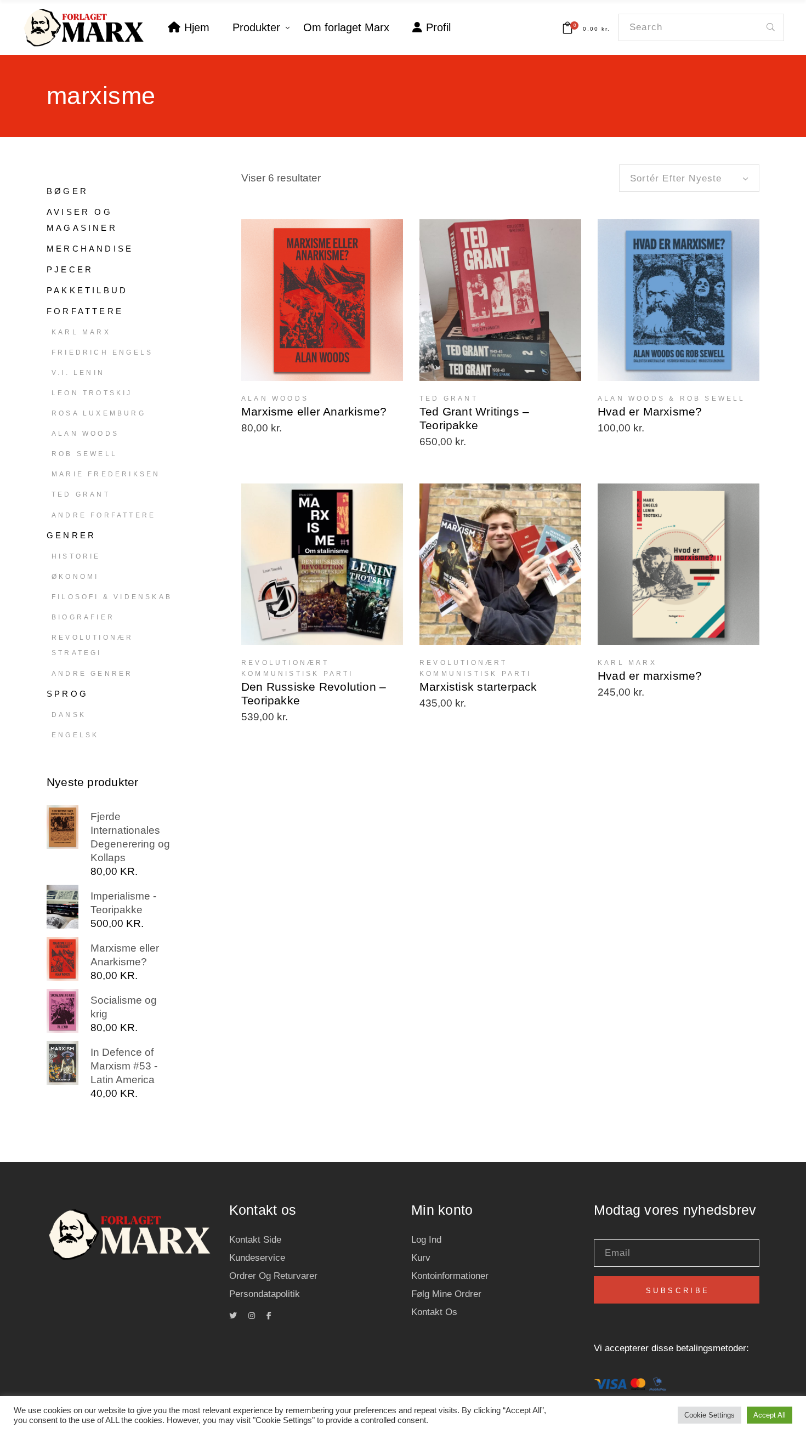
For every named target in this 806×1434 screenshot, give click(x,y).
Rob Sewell (84, 454)
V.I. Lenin (78, 373)
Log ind (426, 1239)
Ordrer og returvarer (273, 1276)
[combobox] (689, 178)
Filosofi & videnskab (112, 597)
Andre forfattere (104, 515)
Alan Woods (85, 433)
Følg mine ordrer (446, 1294)
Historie (76, 556)
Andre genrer (92, 674)
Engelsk (75, 735)
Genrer (71, 535)
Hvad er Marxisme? (650, 411)
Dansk (69, 715)
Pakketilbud (87, 290)
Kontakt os (434, 1312)
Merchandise (90, 248)
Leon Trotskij (92, 393)
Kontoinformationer (450, 1276)
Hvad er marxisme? (650, 675)
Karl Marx (81, 332)
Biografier (83, 617)
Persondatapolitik (264, 1294)
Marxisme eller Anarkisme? (314, 411)
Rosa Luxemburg (99, 413)
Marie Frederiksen (106, 474)
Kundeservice (257, 1258)
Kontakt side (255, 1239)
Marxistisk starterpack (478, 686)
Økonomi (75, 577)
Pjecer (70, 269)
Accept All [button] (769, 1415)
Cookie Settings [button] (709, 1415)
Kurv (420, 1258)
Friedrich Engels (102, 352)
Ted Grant (81, 494)
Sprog (67, 693)
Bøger (67, 191)
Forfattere (85, 311)
